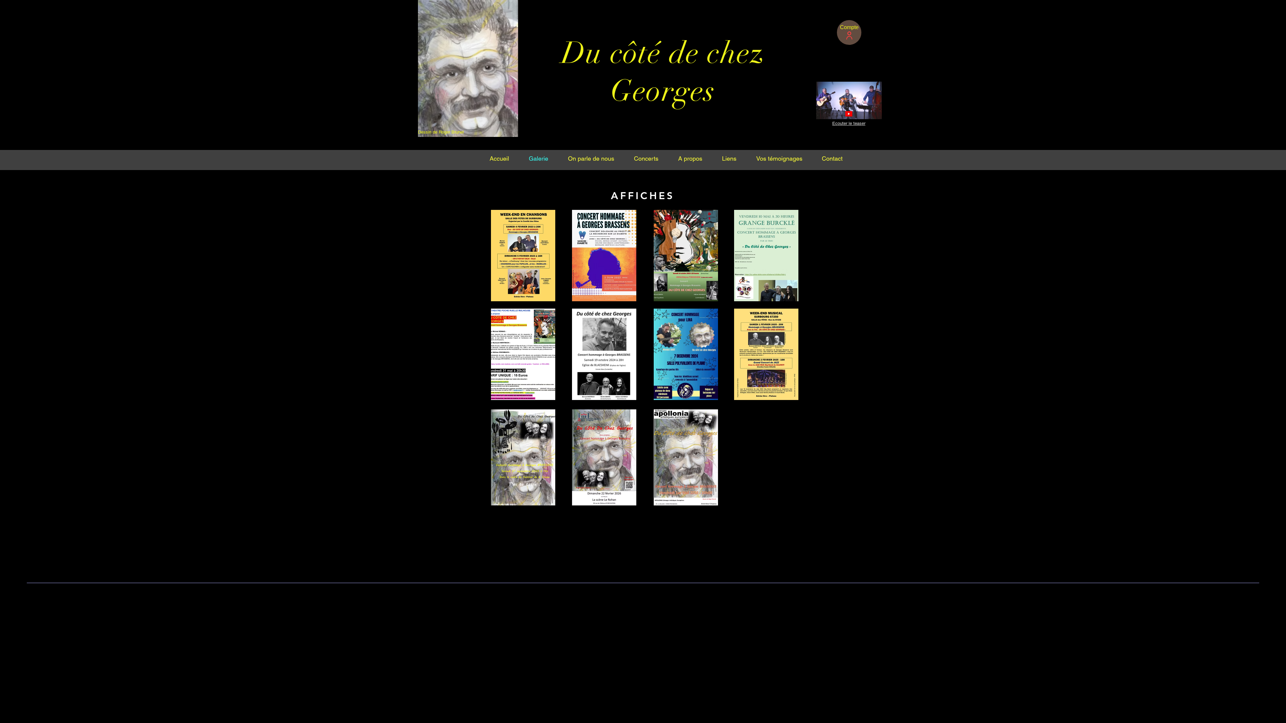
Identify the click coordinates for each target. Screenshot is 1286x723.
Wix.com (759, 593)
